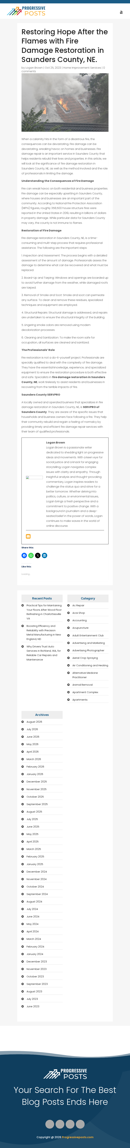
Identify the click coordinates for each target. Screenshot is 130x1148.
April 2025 (33, 841)
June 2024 (33, 916)
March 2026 (34, 759)
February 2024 (35, 946)
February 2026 (35, 766)
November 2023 (37, 969)
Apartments (80, 699)
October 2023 (35, 976)
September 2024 (37, 894)
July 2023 (32, 999)
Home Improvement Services (82, 68)
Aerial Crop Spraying (85, 658)
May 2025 (32, 834)
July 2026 (32, 729)
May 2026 (32, 744)
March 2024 (34, 939)
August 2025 (34, 811)
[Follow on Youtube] (70, 1124)
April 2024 (33, 931)
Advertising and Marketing (88, 643)
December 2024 (37, 871)
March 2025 (34, 849)
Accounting (79, 620)
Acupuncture (80, 628)
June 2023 (33, 1006)
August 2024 (34, 901)
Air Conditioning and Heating (90, 665)
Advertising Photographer (88, 650)
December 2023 (37, 961)
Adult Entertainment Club (88, 635)
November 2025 (37, 789)
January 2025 (35, 864)
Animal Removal (82, 684)
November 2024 (37, 879)
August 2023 (34, 991)
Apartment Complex (85, 692)
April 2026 (33, 751)
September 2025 (37, 804)
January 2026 (35, 774)
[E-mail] (28, 537)
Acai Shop (78, 613)
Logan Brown (34, 68)
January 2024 (35, 954)
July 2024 (32, 909)
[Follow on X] (60, 1124)
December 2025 (37, 781)
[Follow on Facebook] (49, 1124)
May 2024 (32, 924)
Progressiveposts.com (77, 1137)
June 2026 (33, 736)
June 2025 (33, 826)
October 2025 (35, 796)
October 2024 (35, 886)
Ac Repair (78, 605)
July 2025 (32, 819)
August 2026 (34, 722)
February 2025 (35, 856)
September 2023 (37, 984)
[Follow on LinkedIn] (80, 1124)
